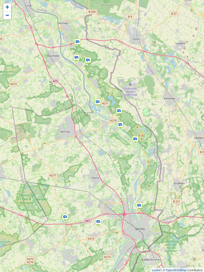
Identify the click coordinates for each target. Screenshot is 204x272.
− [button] (7, 15)
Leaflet (156, 270)
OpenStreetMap (176, 270)
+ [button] (7, 7)
